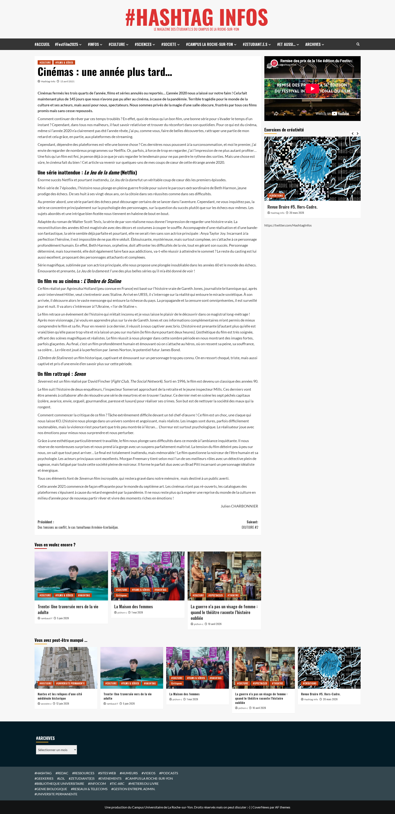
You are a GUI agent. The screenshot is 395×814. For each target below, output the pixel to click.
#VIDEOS (148, 773)
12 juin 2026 (62, 703)
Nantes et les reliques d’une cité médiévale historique (60, 696)
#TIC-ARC (117, 783)
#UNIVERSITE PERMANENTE (70, 683)
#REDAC (62, 773)
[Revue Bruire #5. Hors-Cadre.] (312, 169)
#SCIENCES (143, 44)
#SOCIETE (168, 44)
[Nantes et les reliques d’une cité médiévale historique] (66, 668)
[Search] (358, 44)
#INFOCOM (97, 783)
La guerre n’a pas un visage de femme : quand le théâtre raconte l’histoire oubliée (224, 612)
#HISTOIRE (45, 683)
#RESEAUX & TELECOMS (89, 789)
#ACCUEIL (42, 44)
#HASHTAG (84, 595)
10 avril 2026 (215, 624)
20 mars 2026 (296, 212)
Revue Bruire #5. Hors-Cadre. (292, 207)
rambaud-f (46, 618)
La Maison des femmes (133, 606)
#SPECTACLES (215, 595)
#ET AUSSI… (286, 44)
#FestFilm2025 (66, 44)
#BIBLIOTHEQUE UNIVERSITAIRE (59, 783)
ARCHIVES (313, 44)
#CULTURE (117, 44)
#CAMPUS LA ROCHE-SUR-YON (209, 44)
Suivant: (250, 524)
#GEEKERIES (44, 778)
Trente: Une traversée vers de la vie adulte (68, 609)
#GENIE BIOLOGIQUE (51, 789)
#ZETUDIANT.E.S (255, 44)
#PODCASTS (168, 773)
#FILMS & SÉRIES (64, 62)
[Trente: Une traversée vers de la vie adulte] (71, 576)
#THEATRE (233, 595)
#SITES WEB (107, 773)
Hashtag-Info (48, 81)
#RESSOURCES (83, 773)
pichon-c (122, 612)
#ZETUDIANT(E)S (81, 778)
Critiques (121, 595)
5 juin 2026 (63, 618)
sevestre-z (46, 704)
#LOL (61, 778)
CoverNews (260, 807)
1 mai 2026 (137, 612)
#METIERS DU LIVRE (143, 783)
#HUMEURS (129, 773)
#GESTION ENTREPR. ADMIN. (133, 789)
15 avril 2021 (67, 81)
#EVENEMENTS (109, 778)
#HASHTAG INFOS (196, 16)
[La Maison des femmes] (148, 576)
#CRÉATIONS (276, 195)
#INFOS (93, 44)
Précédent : (78, 524)
